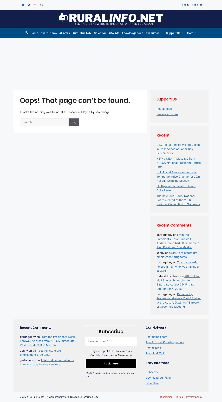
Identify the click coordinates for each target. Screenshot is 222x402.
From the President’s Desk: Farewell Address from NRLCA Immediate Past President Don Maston (48, 341)
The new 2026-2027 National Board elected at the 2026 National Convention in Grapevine (178, 200)
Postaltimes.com (156, 336)
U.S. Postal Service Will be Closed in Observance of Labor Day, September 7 (179, 149)
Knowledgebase (132, 33)
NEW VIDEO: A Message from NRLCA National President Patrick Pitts (179, 163)
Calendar (100, 33)
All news (64, 33)
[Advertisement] (111, 62)
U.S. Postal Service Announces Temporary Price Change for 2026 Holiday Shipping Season (179, 176)
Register (197, 4)
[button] (26, 33)
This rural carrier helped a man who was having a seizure (178, 266)
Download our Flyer (158, 377)
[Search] (74, 122)
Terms (179, 396)
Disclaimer (166, 396)
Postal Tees (164, 108)
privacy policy (118, 373)
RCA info (114, 33)
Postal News (49, 33)
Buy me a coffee (167, 114)
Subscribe (152, 372)
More (190, 33)
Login (185, 4)
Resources (152, 33)
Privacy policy (194, 396)
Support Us (173, 33)
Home (34, 33)
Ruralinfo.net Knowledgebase (165, 342)
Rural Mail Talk (81, 33)
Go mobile (152, 383)
